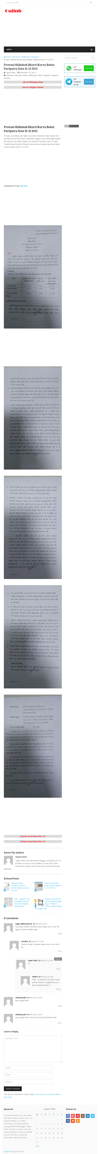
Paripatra (46, 75)
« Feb (37, 1146)
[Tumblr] (68, 1121)
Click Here (24, 186)
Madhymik (32, 75)
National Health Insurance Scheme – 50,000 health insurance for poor (20, 886)
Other (40, 75)
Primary (7, 78)
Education (10, 75)
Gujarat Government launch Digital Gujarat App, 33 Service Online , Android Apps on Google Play (48, 904)
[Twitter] (93, 1116)
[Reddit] (73, 1121)
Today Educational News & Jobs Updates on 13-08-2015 (52, 885)
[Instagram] (83, 1116)
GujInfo (7, 1151)
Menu (9, 49)
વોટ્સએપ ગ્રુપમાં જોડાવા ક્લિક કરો (32, 836)
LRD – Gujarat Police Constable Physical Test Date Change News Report (22, 902)
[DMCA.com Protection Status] (71, 127)
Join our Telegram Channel (32, 87)
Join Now (88, 68)
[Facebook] (68, 1116)
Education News (21, 75)
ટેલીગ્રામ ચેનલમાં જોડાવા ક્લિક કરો (32, 841)
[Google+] (73, 1116)
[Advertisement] (65, 26)
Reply (60, 933)
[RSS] (78, 1121)
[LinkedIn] (88, 1116)
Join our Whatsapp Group (33, 82)
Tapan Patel (10, 72)
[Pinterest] (78, 1116)
